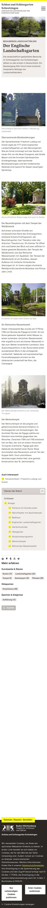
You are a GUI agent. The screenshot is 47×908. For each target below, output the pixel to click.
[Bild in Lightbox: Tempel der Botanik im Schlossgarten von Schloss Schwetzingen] (23, 198)
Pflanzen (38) (37, 578)
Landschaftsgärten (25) (25, 574)
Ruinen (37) (7, 574)
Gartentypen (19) (22, 578)
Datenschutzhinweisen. (33, 865)
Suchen (10, 608)
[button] (23, 491)
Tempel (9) (7, 578)
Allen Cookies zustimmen (35, 889)
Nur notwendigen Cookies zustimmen (11, 893)
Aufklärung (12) (9, 600)
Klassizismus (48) (10, 589)
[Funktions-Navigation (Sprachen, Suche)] (43, 8)
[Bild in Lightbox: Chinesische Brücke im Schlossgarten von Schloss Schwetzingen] (23, 109)
